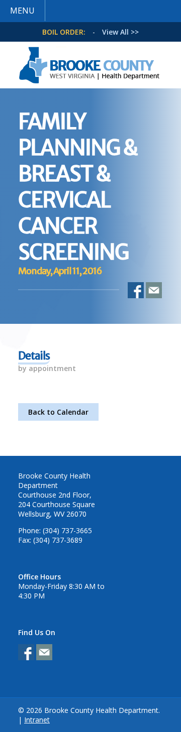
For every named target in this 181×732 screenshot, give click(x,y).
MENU (22, 10)
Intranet (37, 719)
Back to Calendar (58, 412)
